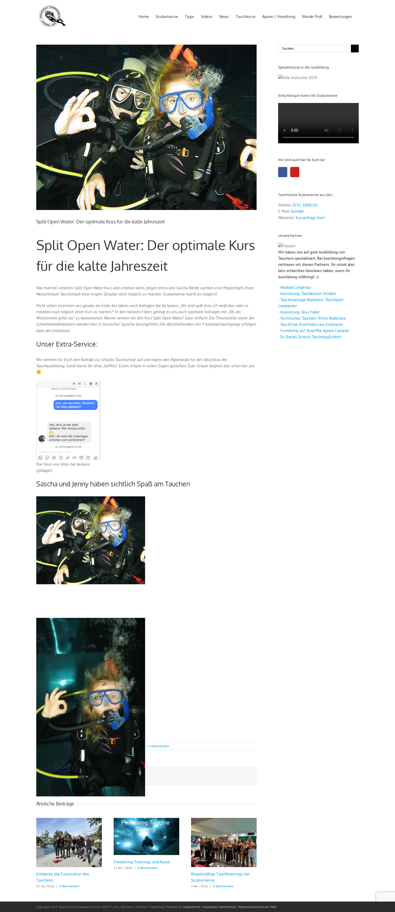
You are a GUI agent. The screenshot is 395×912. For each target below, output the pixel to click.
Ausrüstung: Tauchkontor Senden (308, 293)
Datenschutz (227, 907)
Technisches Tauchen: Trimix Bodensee (313, 318)
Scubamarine (191, 907)
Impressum (210, 907)
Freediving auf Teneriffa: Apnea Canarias (314, 330)
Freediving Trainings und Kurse (142, 861)
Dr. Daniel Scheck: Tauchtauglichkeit (311, 336)
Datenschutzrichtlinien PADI (257, 907)
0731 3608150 (305, 205)
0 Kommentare (159, 746)
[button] (40, 853)
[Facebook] (282, 172)
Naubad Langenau (295, 287)
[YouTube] (294, 172)
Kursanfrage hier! (310, 217)
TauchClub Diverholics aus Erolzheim (311, 324)
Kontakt (297, 211)
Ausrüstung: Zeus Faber (300, 312)
